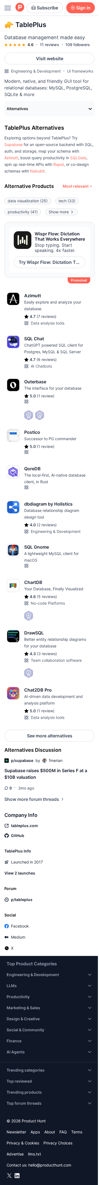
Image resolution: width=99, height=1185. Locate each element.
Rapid (58, 164)
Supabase (13, 144)
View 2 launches (19, 873)
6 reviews (46, 359)
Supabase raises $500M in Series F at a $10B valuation (45, 774)
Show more (59, 211)
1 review (45, 396)
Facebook (20, 926)
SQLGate (78, 157)
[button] (13, 144)
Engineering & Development (36, 71)
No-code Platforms (48, 603)
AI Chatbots (41, 366)
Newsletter (16, 1132)
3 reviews (47, 653)
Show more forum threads (31, 799)
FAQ (63, 1132)
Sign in (83, 7)
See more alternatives (49, 735)
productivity (23, 211)
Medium (18, 937)
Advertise (15, 1154)
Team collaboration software (56, 660)
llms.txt (34, 1154)
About (49, 1132)
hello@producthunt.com (49, 1165)
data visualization (28, 200)
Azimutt (11, 157)
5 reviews (47, 596)
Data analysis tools (47, 323)
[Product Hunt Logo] (19, 7)
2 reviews (46, 524)
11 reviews (49, 44)
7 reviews (46, 316)
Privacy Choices (57, 1143)
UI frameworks (80, 71)
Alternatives (17, 108)
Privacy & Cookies (23, 1143)
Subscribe (47, 7)
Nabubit (37, 171)
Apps (35, 1132)
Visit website (49, 58)
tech (67, 200)
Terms (76, 1132)
